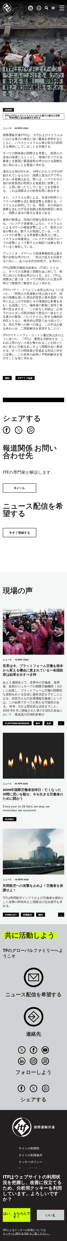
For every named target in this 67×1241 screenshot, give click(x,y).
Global (9, 819)
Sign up (33, 979)
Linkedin (22, 1061)
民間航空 (27, 914)
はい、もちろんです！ (16, 1215)
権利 (7, 377)
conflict (11, 914)
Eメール (19, 488)
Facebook (33, 1050)
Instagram (33, 1061)
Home (8, 109)
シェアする (22, 418)
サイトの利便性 (29, 1148)
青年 (38, 723)
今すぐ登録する (19, 532)
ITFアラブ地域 (25, 377)
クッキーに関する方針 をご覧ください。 (26, 1233)
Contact (33, 1018)
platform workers (17, 723)
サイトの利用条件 (30, 1155)
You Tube (45, 1050)
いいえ (50, 1215)
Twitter (22, 1050)
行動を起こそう (53, 8)
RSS (45, 1061)
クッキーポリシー (30, 1161)
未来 (49, 723)
